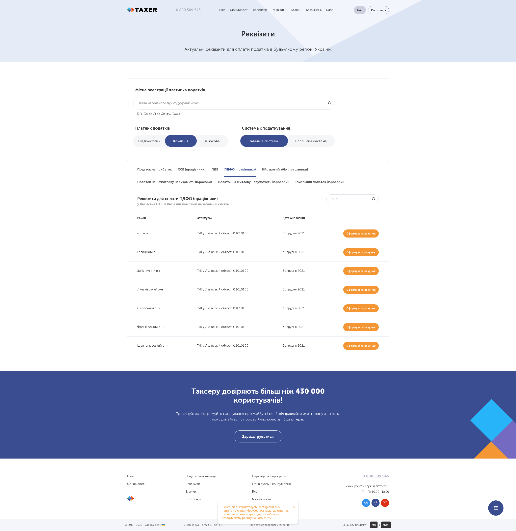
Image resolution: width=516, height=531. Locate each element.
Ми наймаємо (262, 499)
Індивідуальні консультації (271, 484)
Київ (140, 114)
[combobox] (234, 103)
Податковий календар (201, 476)
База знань (313, 10)
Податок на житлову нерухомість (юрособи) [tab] (253, 182)
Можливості (239, 10)
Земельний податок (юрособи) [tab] (319, 182)
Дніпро (165, 114)
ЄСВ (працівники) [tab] (191, 169)
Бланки (296, 10)
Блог (329, 10)
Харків (148, 114)
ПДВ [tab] (214, 169)
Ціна (222, 10)
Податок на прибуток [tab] (154, 169)
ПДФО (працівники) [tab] (240, 169)
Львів (156, 114)
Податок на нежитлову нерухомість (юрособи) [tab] (174, 182)
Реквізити (279, 10)
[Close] (293, 506)
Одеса (176, 114)
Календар (260, 10)
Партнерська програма (269, 476)
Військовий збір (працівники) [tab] (285, 169)
